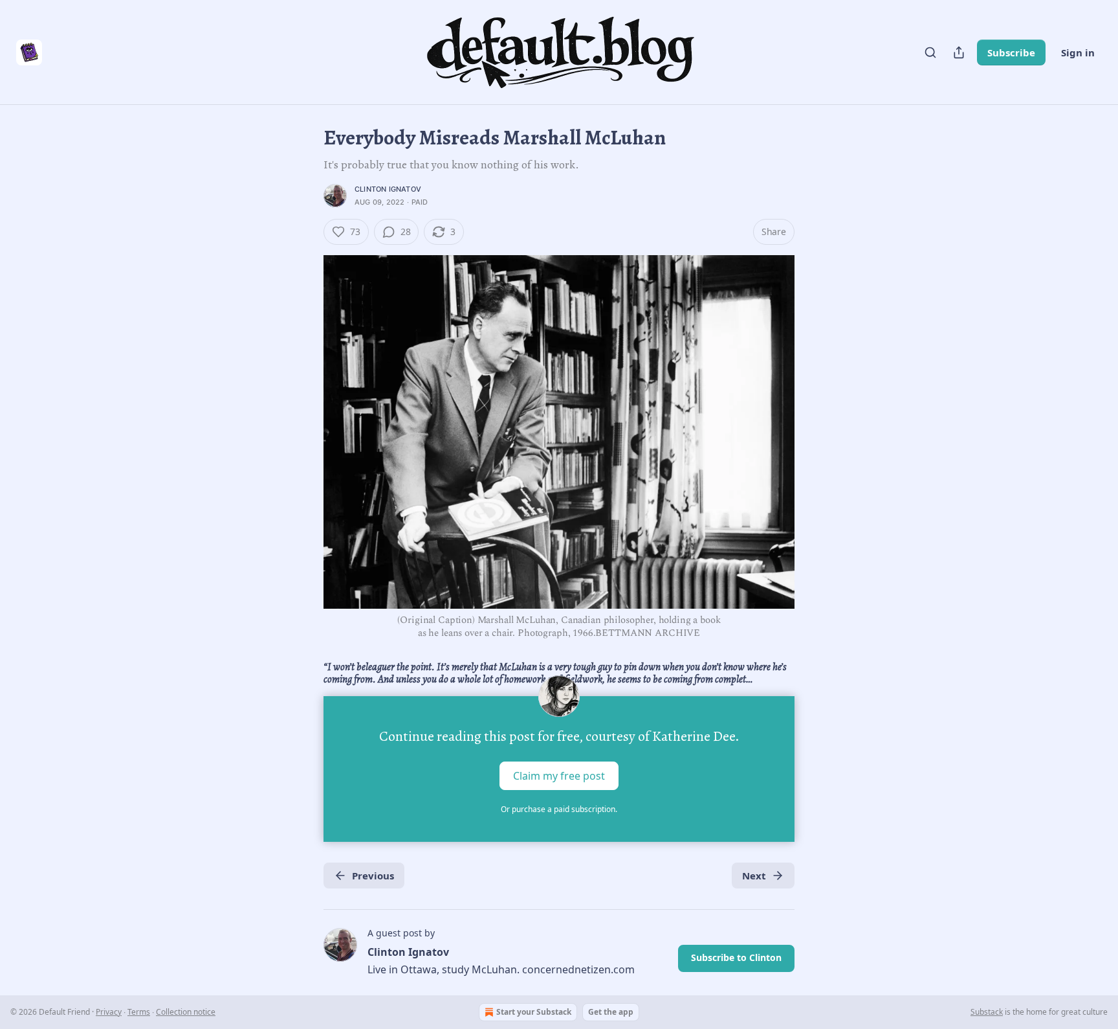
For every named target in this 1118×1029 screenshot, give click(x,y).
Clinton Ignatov (388, 189)
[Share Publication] (959, 52)
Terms (138, 1011)
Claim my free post (559, 776)
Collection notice (185, 1011)
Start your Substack (533, 1011)
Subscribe (1011, 52)
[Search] (930, 52)
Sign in (1078, 52)
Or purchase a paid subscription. (559, 809)
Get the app (610, 1011)
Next (754, 875)
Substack (986, 1011)
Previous (373, 875)
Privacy (109, 1011)
